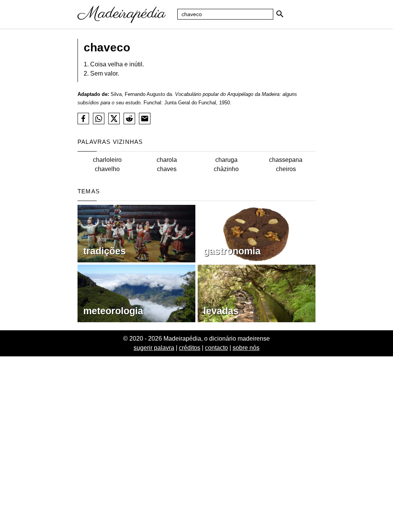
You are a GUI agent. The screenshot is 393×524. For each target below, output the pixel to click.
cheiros (286, 169)
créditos (189, 347)
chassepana (285, 160)
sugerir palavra (154, 347)
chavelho (107, 169)
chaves (167, 169)
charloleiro (107, 160)
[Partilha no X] (114, 118)
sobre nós (246, 347)
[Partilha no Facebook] (83, 118)
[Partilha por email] (144, 118)
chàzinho (226, 169)
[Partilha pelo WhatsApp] (98, 118)
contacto (216, 347)
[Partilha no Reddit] (129, 118)
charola (167, 160)
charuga (226, 160)
